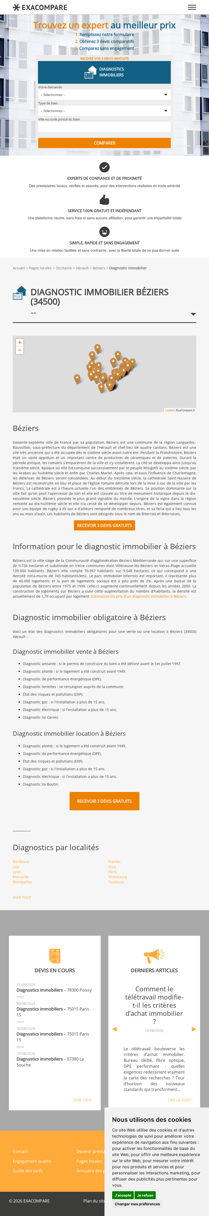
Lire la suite (179, 1100)
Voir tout (22, 897)
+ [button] (19, 342)
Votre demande (50, 87)
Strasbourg (117, 876)
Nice (112, 866)
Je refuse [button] (145, 1195)
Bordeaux (21, 861)
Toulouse (116, 882)
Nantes (114, 861)
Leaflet (169, 410)
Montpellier (23, 882)
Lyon (17, 871)
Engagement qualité (32, 1161)
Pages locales (40, 268)
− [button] (19, 350)
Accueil (19, 268)
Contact (20, 1151)
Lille (16, 866)
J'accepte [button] (123, 1195)
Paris (112, 871)
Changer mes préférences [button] (137, 1204)
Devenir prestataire (95, 1151)
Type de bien (48, 103)
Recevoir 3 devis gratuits (104, 525)
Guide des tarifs (28, 1171)
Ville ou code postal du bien (59, 119)
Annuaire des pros (94, 1171)
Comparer (104, 143)
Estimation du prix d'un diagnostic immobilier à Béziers (138, 596)
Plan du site (94, 1201)
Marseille (21, 876)
